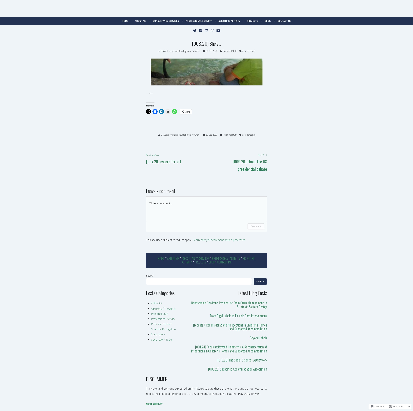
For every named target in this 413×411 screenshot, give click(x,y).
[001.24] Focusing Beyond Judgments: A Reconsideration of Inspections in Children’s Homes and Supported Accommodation (229, 348)
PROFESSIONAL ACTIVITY (199, 20)
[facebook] (201, 30)
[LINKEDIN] (207, 30)
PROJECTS (252, 20)
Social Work (158, 334)
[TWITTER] (195, 30)
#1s (244, 51)
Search (150, 275)
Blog (268, 20)
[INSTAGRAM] (212, 30)
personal (251, 51)
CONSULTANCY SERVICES (195, 258)
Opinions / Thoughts (163, 308)
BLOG (212, 262)
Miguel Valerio (152, 403)
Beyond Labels (258, 337)
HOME (161, 258)
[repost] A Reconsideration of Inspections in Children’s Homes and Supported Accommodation (230, 326)
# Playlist (156, 303)
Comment (256, 226)
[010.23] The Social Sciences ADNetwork (242, 359)
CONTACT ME (284, 20)
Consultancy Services (166, 20)
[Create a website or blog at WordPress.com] (161, 403)
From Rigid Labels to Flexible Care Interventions (238, 315)
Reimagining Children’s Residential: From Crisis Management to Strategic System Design (229, 304)
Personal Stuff (230, 51)
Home (125, 20)
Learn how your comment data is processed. (219, 240)
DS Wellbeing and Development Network (180, 51)
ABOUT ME (140, 20)
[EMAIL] (217, 30)
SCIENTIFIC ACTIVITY (229, 20)
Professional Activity (163, 319)
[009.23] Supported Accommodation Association (237, 368)
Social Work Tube (161, 339)
